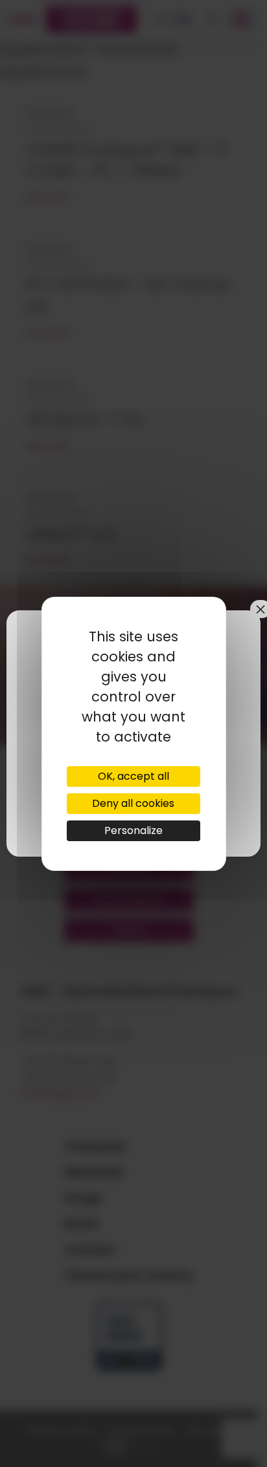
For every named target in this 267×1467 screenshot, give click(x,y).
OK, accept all (133, 776)
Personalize (133, 830)
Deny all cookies (133, 803)
